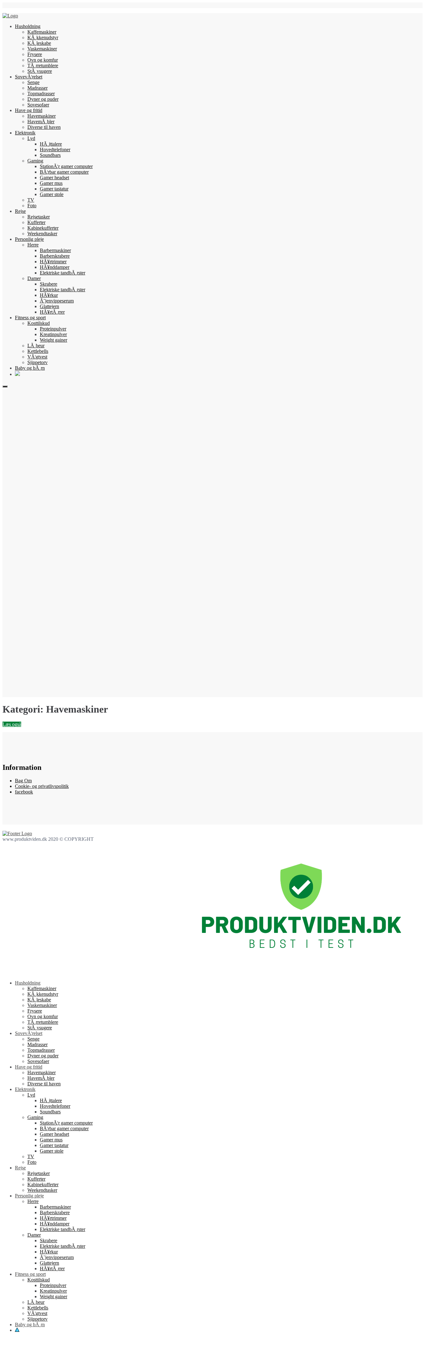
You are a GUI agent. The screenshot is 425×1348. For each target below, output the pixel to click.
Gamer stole (51, 194)
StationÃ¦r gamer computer (66, 166)
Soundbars (50, 155)
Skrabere (48, 284)
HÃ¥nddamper (54, 267)
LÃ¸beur (35, 345)
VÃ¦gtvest (37, 356)
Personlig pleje (29, 239)
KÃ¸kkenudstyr (42, 37)
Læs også (11, 724)
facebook (24, 791)
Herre (33, 244)
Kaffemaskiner (41, 32)
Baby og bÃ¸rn (30, 368)
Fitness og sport (30, 317)
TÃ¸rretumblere (42, 65)
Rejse (20, 211)
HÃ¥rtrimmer (53, 261)
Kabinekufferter (42, 228)
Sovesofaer (38, 104)
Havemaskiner (41, 116)
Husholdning (27, 26)
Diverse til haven (44, 127)
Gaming (35, 160)
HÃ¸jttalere (51, 144)
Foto (31, 205)
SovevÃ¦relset (28, 76)
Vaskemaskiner (42, 48)
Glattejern (49, 306)
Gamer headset (54, 177)
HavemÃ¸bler (40, 121)
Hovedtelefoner (55, 149)
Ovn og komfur (42, 60)
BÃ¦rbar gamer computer (64, 172)
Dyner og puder (42, 99)
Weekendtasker (42, 233)
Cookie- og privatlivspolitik (42, 786)
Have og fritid (28, 110)
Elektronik (25, 132)
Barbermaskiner (55, 250)
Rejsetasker (38, 216)
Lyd (31, 138)
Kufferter (36, 222)
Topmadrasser (41, 93)
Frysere (34, 54)
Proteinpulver (53, 328)
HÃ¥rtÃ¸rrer (52, 312)
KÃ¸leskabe (39, 43)
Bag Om (23, 780)
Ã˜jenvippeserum (57, 300)
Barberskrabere (55, 256)
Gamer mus (51, 183)
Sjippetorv (37, 362)
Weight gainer (53, 340)
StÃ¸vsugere (39, 71)
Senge (33, 82)
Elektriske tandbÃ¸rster (62, 272)
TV (30, 200)
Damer (34, 278)
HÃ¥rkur (49, 295)
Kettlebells (37, 351)
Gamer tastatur (54, 188)
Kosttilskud (38, 323)
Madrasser (37, 88)
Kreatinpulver (53, 334)
